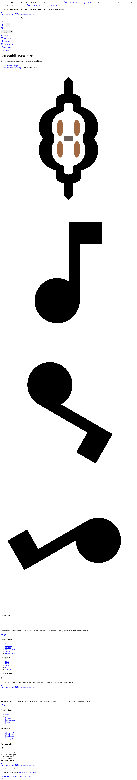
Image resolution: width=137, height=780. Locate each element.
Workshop (6, 41)
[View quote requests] (2, 26)
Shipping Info (26, 776)
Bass (6, 667)
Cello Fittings (9, 736)
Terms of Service (16, 776)
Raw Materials (8, 44)
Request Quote (10, 653)
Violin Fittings (10, 732)
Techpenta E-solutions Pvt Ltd (29, 772)
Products (7, 32)
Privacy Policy (6, 776)
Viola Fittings (9, 734)
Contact (6, 50)
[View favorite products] (4, 26)
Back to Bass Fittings (10, 66)
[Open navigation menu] (8, 25)
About (5, 35)
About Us (8, 646)
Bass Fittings (17, 68)
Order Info (7, 47)
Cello (7, 666)
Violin (7, 662)
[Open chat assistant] (2, 778)
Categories (9, 68)
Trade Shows (7, 38)
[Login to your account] (2, 22)
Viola (7, 664)
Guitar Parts (9, 669)
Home (5, 29)
